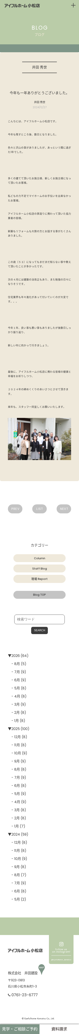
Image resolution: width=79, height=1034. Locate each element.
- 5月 (15, 688)
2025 (15, 728)
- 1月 (15, 720)
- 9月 (15, 761)
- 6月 (15, 680)
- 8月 (15, 663)
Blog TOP (39, 595)
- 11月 (15, 745)
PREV (15, 509)
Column (39, 558)
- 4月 (15, 696)
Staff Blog (39, 568)
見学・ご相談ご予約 (20, 1029)
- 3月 (15, 704)
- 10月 (16, 753)
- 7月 (15, 671)
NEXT (64, 509)
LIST (39, 509)
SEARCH (39, 630)
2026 (15, 655)
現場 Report (39, 579)
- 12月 (16, 736)
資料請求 (59, 1029)
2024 (15, 834)
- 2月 (15, 712)
